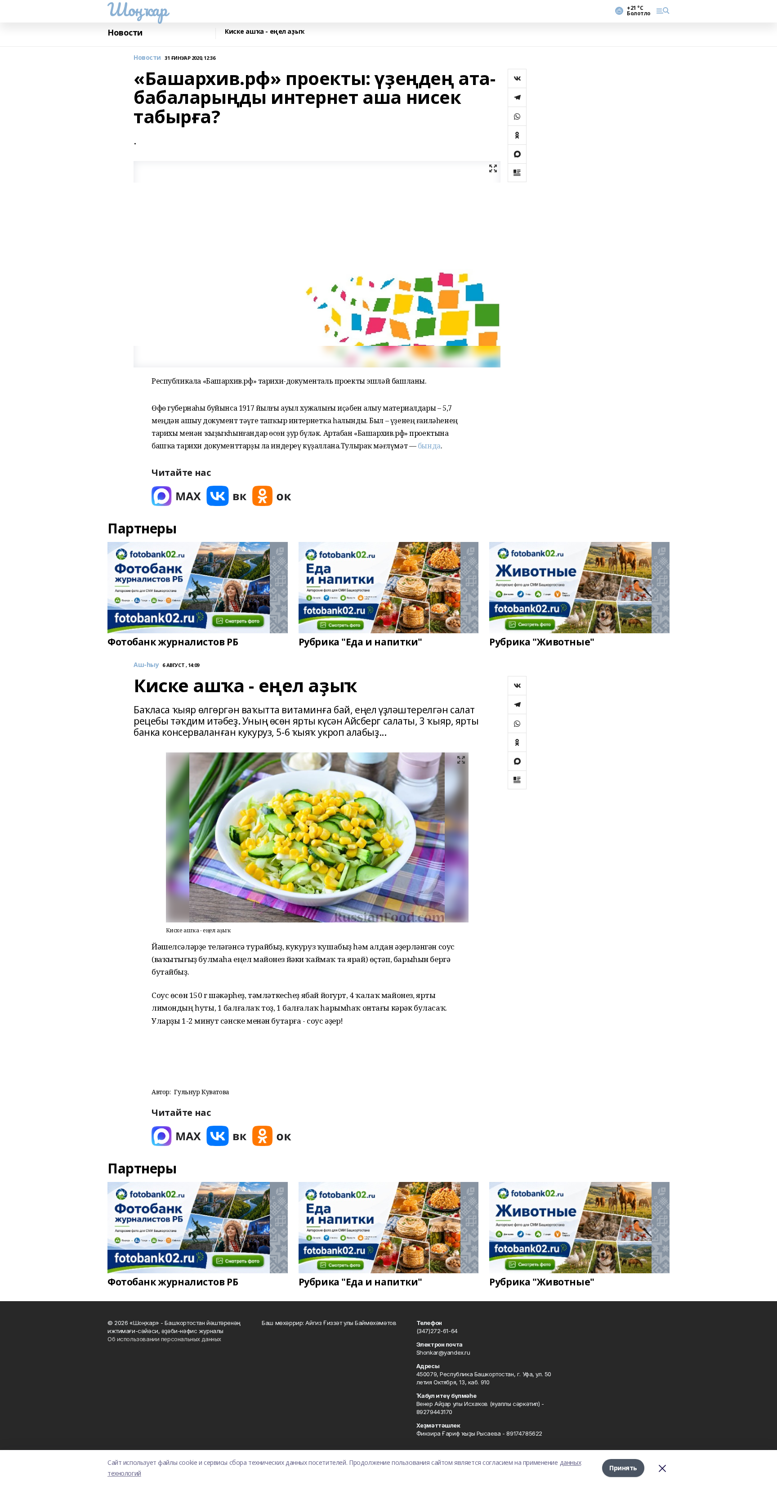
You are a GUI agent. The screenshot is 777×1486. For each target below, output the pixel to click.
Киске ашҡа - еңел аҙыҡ (264, 32)
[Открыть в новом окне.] (176, 496)
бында (429, 446)
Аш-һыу (146, 665)
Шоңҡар (137, 9)
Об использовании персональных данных (164, 1339)
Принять (623, 1468)
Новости (125, 32)
